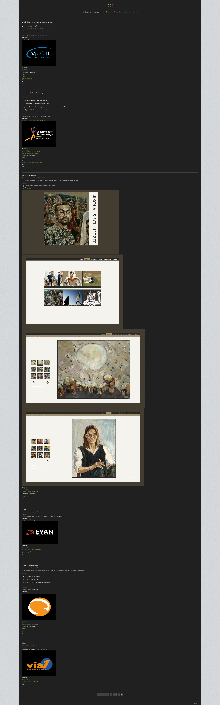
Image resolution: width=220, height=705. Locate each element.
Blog (103, 12)
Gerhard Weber (26, 39)
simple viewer (25, 496)
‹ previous (106, 695)
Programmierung (26, 551)
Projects (97, 12)
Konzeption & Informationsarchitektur (31, 152)
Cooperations (118, 12)
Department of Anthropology (33, 93)
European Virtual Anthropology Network (32, 520)
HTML (23, 495)
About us (127, 12)
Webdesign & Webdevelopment (30, 71)
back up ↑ (196, 703)
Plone (23, 76)
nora (35, 28)
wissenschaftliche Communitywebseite (32, 162)
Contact (134, 12)
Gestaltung (25, 69)
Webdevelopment (26, 80)
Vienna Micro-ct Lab (29, 26)
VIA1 (24, 643)
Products (109, 12)
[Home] (110, 9)
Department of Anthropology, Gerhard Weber (33, 120)
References (87, 12)
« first (99, 695)
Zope (23, 74)
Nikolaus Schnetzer (29, 175)
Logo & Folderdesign (27, 78)
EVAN (24, 510)
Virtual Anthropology (30, 566)
